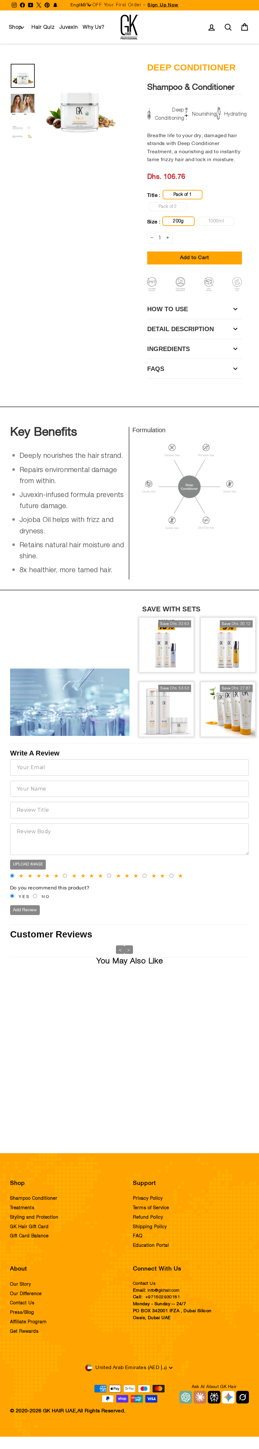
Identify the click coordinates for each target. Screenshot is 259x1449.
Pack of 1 (182, 194)
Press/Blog (22, 1312)
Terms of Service (151, 1208)
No (46, 897)
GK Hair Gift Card (29, 1227)
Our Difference (26, 1294)
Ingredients (168, 348)
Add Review (25, 910)
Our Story (20, 1284)
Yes (24, 897)
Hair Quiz (43, 27)
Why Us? (94, 27)
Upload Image (28, 864)
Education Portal (151, 1245)
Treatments (22, 1208)
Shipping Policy (150, 1227)
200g (178, 221)
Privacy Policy (148, 1198)
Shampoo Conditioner (33, 1198)
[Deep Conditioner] (34, 1012)
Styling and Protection (34, 1217)
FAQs (155, 368)
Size (21, 1086)
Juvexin (68, 27)
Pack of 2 (168, 206)
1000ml (216, 221)
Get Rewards (24, 1331)
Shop (15, 27)
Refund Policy (148, 1217)
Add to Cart (34, 1113)
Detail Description (180, 328)
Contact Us (22, 1303)
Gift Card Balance (29, 1236)
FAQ (137, 1236)
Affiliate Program (28, 1322)
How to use (167, 309)
